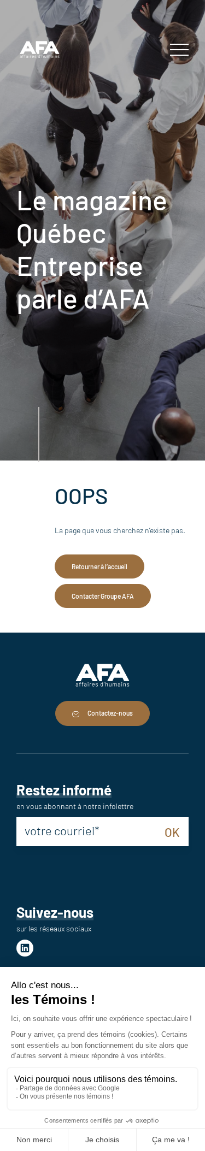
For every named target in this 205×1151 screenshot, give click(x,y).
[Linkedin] (24, 948)
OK (172, 832)
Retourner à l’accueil (99, 566)
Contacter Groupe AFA (103, 596)
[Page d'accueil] (39, 50)
